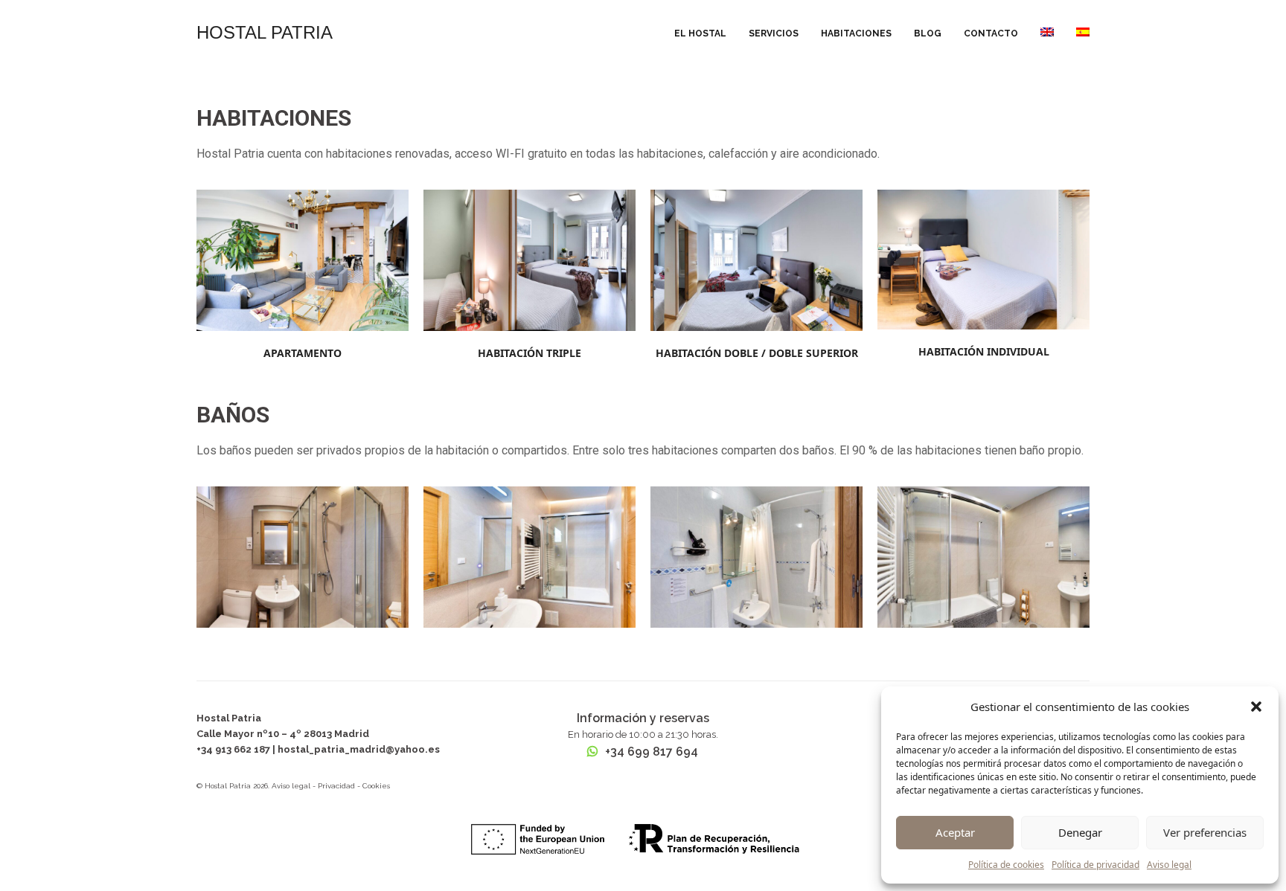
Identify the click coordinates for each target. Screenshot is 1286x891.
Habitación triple (529, 353)
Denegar (1080, 832)
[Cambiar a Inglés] (1047, 32)
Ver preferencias (1205, 832)
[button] (1256, 706)
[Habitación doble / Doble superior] (756, 259)
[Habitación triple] (529, 259)
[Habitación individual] (983, 259)
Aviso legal (1169, 864)
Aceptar (955, 832)
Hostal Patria (264, 32)
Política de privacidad (1095, 864)
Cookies (376, 786)
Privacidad (336, 786)
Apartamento (302, 353)
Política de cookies (1006, 864)
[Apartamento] (302, 259)
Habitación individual (983, 351)
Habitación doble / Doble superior (757, 353)
